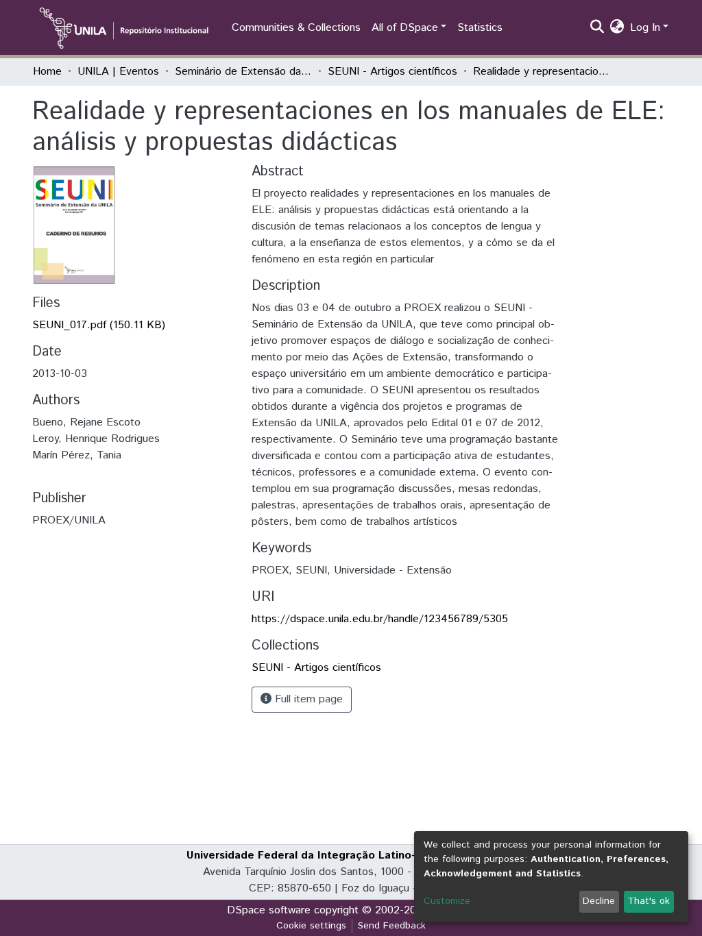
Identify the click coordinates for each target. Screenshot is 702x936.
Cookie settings (311, 926)
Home (47, 71)
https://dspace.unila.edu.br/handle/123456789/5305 (380, 619)
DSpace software (269, 910)
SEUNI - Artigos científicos (392, 71)
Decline (599, 901)
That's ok (648, 901)
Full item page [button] (307, 699)
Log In (645, 28)
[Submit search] (597, 28)
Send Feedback (392, 926)
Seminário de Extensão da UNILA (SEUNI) (243, 71)
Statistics (480, 28)
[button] (617, 28)
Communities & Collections (296, 28)
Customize (447, 901)
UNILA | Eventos (118, 71)
